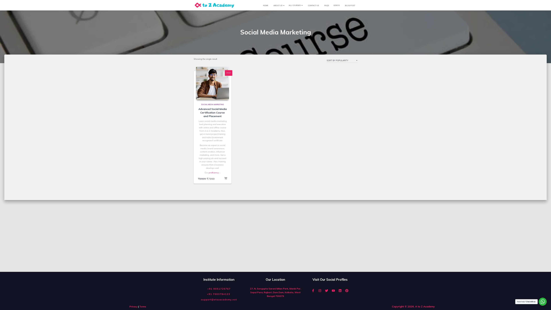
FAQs (326, 5)
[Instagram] (320, 290)
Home (265, 5)
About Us (278, 5)
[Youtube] (333, 290)
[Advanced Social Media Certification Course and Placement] (212, 83)
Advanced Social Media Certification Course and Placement (212, 112)
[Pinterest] (347, 290)
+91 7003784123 (219, 294)
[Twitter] (326, 290)
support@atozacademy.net (219, 299)
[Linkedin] (340, 290)
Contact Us (313, 5)
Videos (336, 5)
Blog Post (350, 5)
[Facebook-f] (313, 290)
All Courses (295, 5)
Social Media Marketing (212, 104)
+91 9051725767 (219, 288)
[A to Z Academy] (215, 5)
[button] (283, 5)
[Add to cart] (225, 178)
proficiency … (215, 172)
